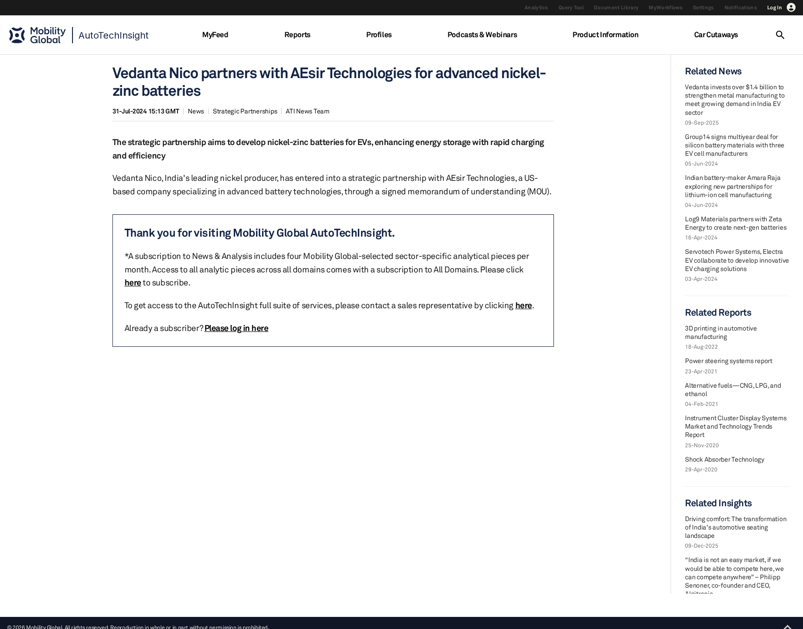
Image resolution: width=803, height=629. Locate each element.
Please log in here (236, 328)
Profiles (379, 34)
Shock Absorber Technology (724, 459)
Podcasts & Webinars (482, 34)
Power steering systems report (728, 360)
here (133, 282)
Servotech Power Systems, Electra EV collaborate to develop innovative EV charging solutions (737, 259)
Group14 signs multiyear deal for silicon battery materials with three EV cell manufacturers (734, 144)
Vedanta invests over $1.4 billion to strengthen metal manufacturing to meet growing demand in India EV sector (735, 99)
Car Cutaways (716, 34)
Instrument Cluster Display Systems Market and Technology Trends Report (736, 426)
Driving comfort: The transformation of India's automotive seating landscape (735, 527)
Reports (297, 34)
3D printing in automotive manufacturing (721, 332)
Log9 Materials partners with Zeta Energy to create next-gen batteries (735, 223)
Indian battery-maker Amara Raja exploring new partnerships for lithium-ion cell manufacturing (732, 185)
